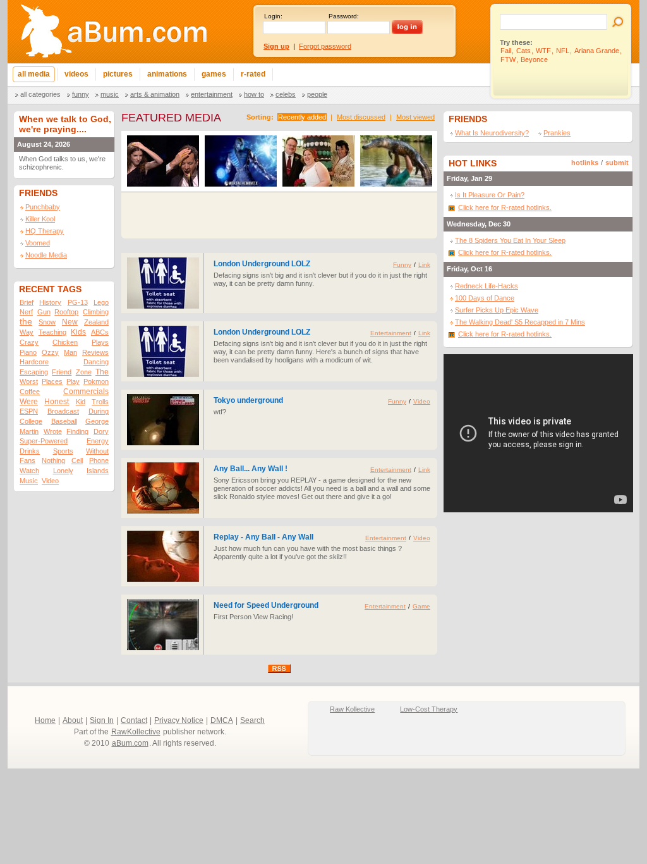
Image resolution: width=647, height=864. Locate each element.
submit (617, 162)
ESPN (29, 411)
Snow (47, 322)
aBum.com (130, 743)
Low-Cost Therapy (428, 709)
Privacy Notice (178, 720)
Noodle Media (46, 255)
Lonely (63, 470)
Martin (29, 431)
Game (421, 606)
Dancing (96, 362)
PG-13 (78, 302)
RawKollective (135, 731)
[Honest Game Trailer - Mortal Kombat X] (241, 163)
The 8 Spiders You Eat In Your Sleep (510, 240)
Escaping (34, 372)
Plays (100, 342)
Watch (29, 470)
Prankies (557, 133)
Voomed (37, 243)
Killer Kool (40, 219)
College (31, 421)
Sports (63, 451)
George (97, 421)
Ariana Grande (596, 50)
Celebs (285, 94)
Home (45, 720)
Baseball (64, 421)
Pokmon (96, 381)
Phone (99, 460)
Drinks (30, 451)
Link (424, 264)
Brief (26, 302)
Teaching (52, 332)
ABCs (100, 332)
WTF (543, 50)
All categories (40, 94)
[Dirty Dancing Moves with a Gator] (396, 163)
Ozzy (50, 352)
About (73, 720)
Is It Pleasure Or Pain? (489, 195)
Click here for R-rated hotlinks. (505, 207)
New (70, 322)
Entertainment (212, 94)
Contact (134, 720)
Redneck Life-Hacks (486, 286)
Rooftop (66, 312)
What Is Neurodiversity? (492, 133)
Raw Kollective (352, 709)
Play (73, 381)
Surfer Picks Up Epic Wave (496, 310)
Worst (29, 381)
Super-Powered (44, 441)
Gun (44, 312)
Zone (84, 372)
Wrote (53, 431)
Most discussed (361, 117)
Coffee (30, 391)
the (26, 321)
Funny (80, 94)
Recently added (302, 117)
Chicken (65, 342)
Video (50, 480)
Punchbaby (42, 207)
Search (252, 720)
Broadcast (63, 411)
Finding (77, 431)
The (102, 371)
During (98, 411)
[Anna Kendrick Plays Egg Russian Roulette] (163, 163)
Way (26, 332)
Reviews (95, 352)
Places (52, 381)
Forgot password (325, 46)
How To (254, 94)
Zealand (96, 322)
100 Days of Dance (484, 298)
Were (29, 401)
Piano (28, 352)
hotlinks (584, 162)
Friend (61, 372)
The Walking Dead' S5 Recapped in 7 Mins (520, 322)
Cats (523, 50)
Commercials (86, 391)
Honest (56, 401)
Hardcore (34, 362)
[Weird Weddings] (318, 163)
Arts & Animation (154, 94)
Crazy (29, 342)
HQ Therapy (44, 231)
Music (109, 94)
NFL (562, 50)
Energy (98, 441)
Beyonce (534, 59)
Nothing (53, 460)
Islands (98, 470)
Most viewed (415, 117)
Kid (80, 401)
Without (97, 451)
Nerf (26, 312)
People (317, 94)
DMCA (221, 720)
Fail (505, 50)
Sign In (102, 720)
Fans (27, 460)
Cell (77, 460)
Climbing (96, 312)
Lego (101, 302)
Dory (101, 431)
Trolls (100, 401)
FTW (508, 59)
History (50, 302)
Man (70, 352)
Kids (78, 332)
